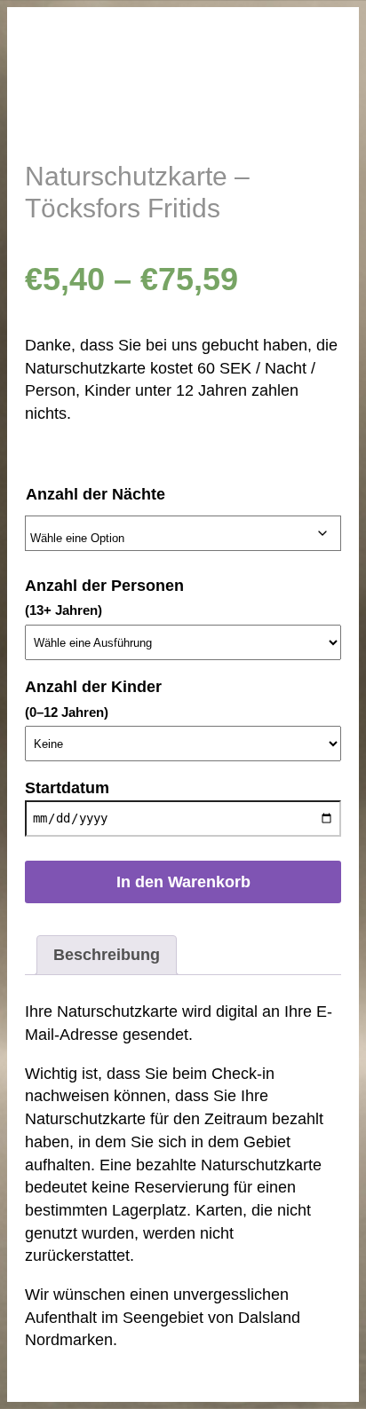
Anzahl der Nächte (95, 494)
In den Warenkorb (183, 882)
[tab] (106, 955)
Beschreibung (106, 955)
